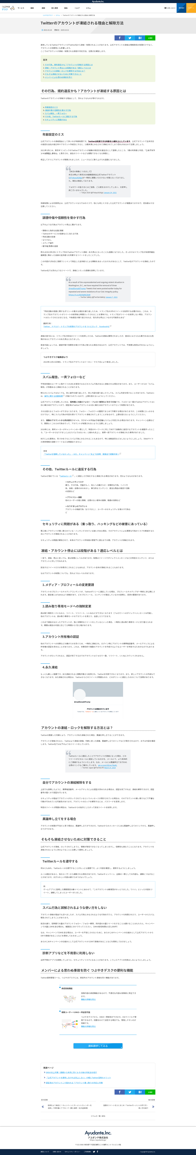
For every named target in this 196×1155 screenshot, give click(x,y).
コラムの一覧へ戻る (98, 1116)
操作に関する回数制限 (53, 396)
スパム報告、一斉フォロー (56, 113)
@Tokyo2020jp (75, 177)
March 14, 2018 (110, 767)
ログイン (191, 8)
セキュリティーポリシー (72, 1152)
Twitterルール (66, 476)
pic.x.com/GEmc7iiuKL (107, 765)
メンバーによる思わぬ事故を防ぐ (58, 77)
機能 (32, 8)
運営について (45, 1152)
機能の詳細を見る (88, 999)
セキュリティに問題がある (56, 119)
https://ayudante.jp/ (98, 1140)
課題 (43, 8)
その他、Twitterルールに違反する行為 (61, 116)
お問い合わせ (171, 8)
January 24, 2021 (110, 192)
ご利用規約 (87, 1152)
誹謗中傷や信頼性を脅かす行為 (58, 110)
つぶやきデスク (8, 8)
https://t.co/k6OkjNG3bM (79, 294)
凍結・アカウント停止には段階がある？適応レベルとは (68, 67)
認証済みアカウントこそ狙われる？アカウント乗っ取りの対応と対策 (74, 1082)
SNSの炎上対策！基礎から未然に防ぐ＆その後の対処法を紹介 (71, 1072)
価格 (65, 8)
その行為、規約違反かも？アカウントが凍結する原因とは (69, 64)
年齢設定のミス (51, 107)
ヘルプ (77, 8)
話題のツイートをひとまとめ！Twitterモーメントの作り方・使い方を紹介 (125, 1106)
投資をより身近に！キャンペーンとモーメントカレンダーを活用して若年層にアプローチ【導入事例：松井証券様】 (70, 1106)
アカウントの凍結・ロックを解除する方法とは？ (65, 70)
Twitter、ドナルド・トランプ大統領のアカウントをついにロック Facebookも (76, 326)
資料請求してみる (98, 1046)
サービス (21, 8)
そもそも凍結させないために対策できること (63, 74)
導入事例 (54, 8)
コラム (88, 8)
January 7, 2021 (111, 297)
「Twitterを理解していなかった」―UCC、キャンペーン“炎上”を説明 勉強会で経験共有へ (81, 454)
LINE (150, 38)
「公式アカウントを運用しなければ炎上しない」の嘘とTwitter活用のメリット (78, 1077)
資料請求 (181, 8)
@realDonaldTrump (77, 288)
